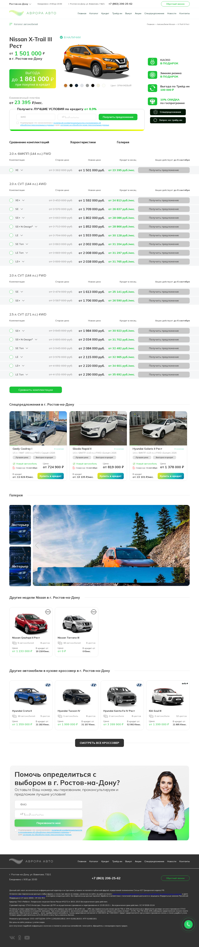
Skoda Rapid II (82, 448)
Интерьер (20, 566)
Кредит (105, 13)
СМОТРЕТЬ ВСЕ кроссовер (99, 743)
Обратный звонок (175, 4)
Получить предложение (118, 116)
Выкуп (128, 13)
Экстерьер (20, 525)
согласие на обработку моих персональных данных (84, 125)
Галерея (123, 142)
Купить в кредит (51, 476)
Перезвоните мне (49, 823)
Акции (138, 13)
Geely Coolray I (22, 448)
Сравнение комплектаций (29, 142)
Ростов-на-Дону (18, 4)
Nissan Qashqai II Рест (26, 637)
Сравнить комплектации (36, 390)
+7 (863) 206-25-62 (120, 3)
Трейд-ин (117, 13)
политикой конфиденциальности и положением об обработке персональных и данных (50, 831)
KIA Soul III (155, 710)
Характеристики (83, 142)
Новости (171, 13)
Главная (82, 13)
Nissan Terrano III (68, 637)
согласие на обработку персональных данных (27, 896)
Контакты (184, 13)
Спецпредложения (154, 13)
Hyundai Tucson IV (69, 710)
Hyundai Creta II (22, 710)
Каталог (93, 13)
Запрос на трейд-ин (170, 120)
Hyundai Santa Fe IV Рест (119, 710)
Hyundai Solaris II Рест (147, 448)
